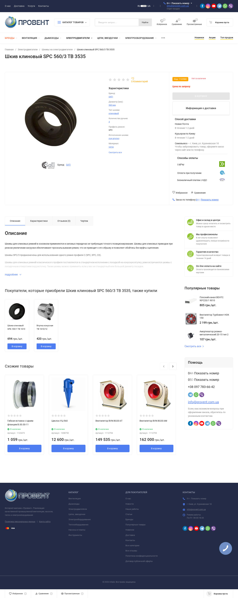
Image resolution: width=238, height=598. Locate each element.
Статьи (128, 514)
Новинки (129, 530)
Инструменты (75, 535)
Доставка (130, 535)
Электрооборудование (79, 519)
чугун (111, 147)
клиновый (114, 113)
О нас (128, 498)
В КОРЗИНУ (201, 96)
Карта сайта (45, 521)
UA (148, 6)
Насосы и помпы (76, 530)
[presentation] (163, 366)
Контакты (130, 540)
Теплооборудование (78, 524)
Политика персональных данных (20, 521)
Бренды (129, 519)
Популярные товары (135, 524)
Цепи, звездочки (76, 514)
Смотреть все (115, 152)
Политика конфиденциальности (141, 556)
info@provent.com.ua (178, 6)
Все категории (132, 545)
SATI (68, 165)
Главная (9, 49)
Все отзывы (131, 550)
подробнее (11, 274)
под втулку (114, 138)
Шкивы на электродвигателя (57, 49)
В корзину (17, 346)
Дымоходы (73, 504)
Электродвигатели (28, 49)
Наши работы (132, 509)
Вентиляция (74, 498)
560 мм (112, 105)
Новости (129, 504)
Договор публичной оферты (139, 561)
